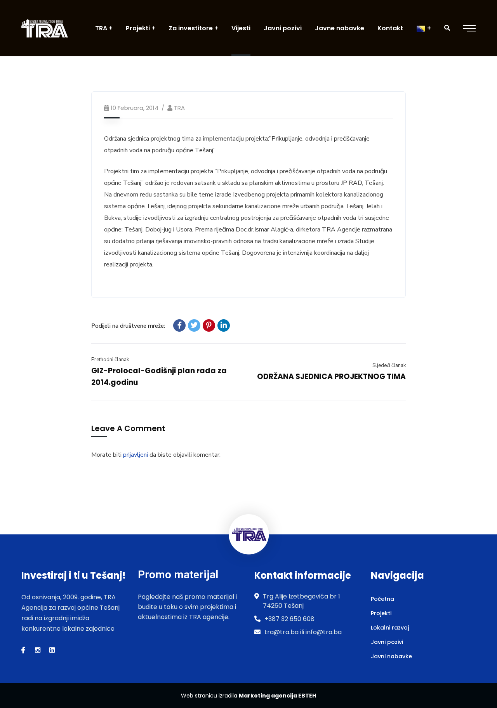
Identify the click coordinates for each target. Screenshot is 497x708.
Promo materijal (178, 574)
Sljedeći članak (389, 365)
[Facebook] (179, 325)
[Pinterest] (209, 325)
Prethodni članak (110, 359)
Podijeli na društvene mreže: (128, 326)
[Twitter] (194, 325)
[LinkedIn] (223, 325)
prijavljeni (135, 455)
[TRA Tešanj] (44, 28)
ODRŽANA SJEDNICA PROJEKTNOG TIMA (331, 376)
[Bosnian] (423, 28)
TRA (179, 108)
